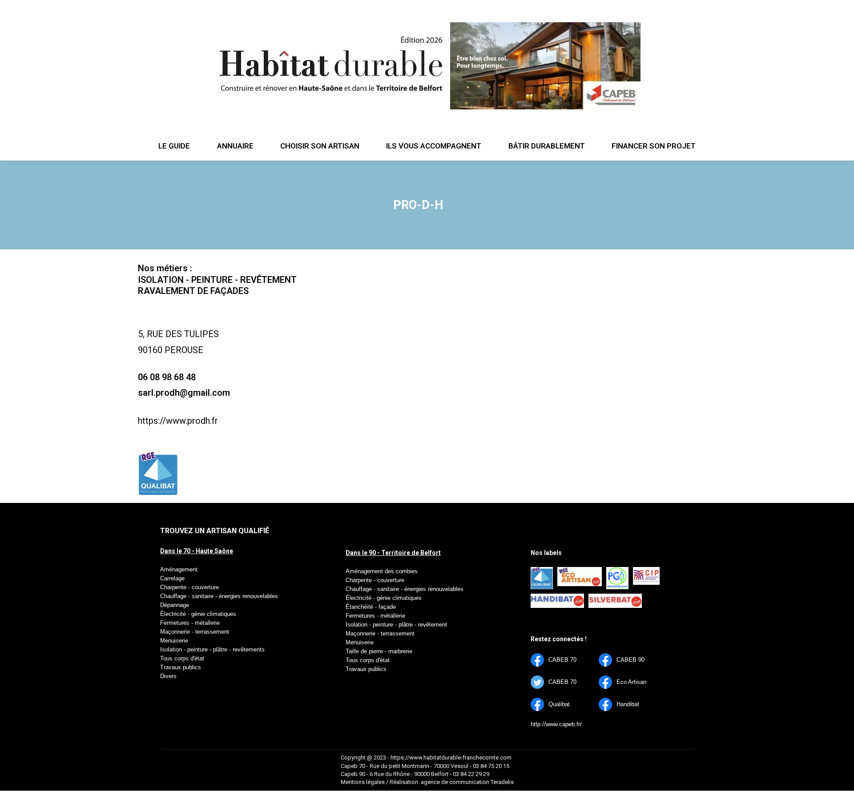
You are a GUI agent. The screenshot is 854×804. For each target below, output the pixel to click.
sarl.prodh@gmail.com (184, 392)
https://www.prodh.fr (178, 420)
